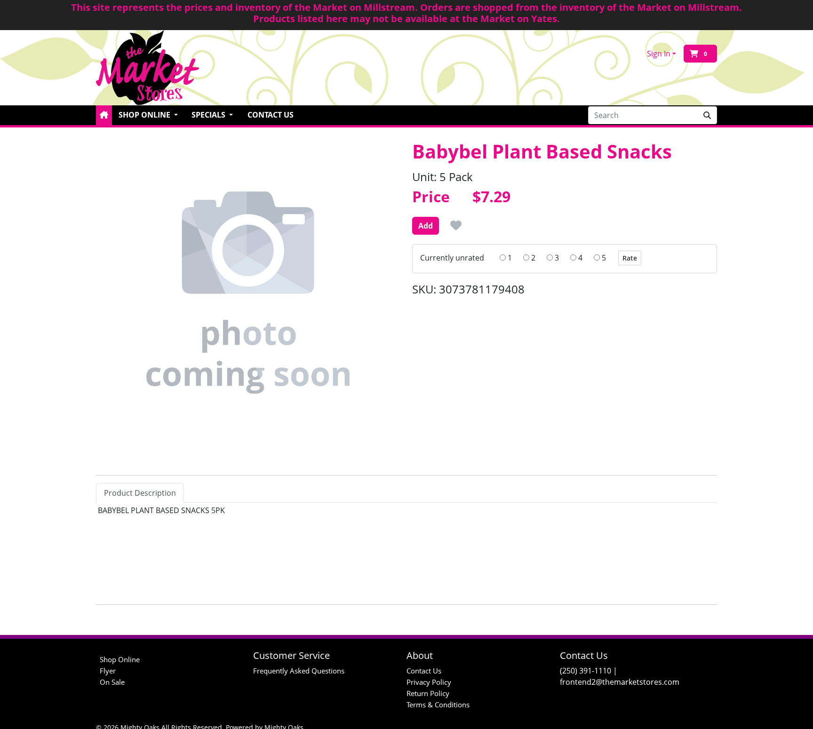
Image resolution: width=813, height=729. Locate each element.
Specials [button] (209, 115)
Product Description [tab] (140, 493)
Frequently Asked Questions (298, 670)
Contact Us (270, 115)
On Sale (112, 682)
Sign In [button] (658, 53)
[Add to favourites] (456, 225)
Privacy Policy (428, 682)
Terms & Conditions (438, 704)
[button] (104, 115)
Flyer (108, 670)
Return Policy (427, 693)
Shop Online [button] (145, 115)
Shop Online (120, 659)
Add (425, 226)
